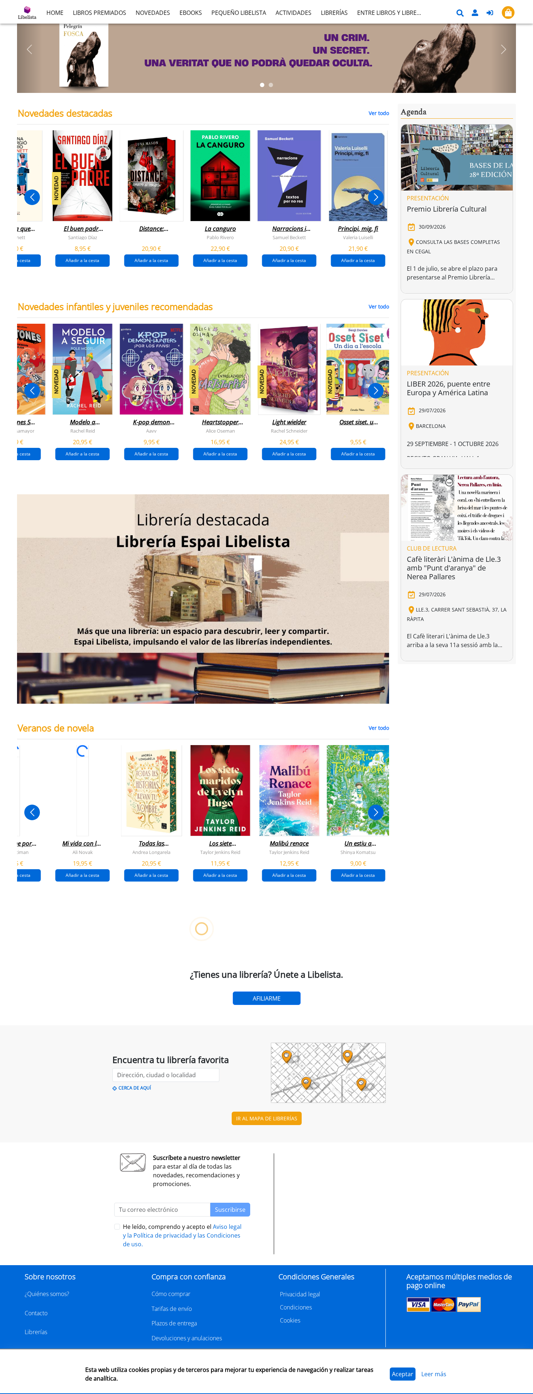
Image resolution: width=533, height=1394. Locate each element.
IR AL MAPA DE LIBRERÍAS (266, 1118)
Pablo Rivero (220, 237)
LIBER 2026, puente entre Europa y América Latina (448, 388)
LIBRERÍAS (334, 13)
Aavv (151, 431)
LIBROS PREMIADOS (99, 13)
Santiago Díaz (82, 237)
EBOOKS (190, 13)
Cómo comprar (171, 1294)
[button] (29, 49)
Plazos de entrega (174, 1323)
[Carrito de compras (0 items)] (508, 12)
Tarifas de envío (172, 1309)
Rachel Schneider (289, 431)
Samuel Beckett (289, 237)
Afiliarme (267, 998)
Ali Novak (83, 852)
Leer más (433, 1374)
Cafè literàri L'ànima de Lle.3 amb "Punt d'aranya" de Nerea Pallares (454, 567)
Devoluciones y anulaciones (187, 1338)
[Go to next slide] (376, 197)
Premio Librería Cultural (447, 209)
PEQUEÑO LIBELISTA (238, 13)
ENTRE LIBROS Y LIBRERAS (392, 13)
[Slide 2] (271, 85)
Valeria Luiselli (358, 237)
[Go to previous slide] (32, 197)
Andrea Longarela (151, 852)
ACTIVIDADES (293, 13)
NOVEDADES (153, 13)
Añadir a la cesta (82, 260)
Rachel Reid (82, 431)
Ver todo (379, 113)
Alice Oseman (220, 431)
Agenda (413, 112)
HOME (54, 13)
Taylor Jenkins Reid (220, 852)
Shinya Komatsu (358, 852)
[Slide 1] (262, 85)
